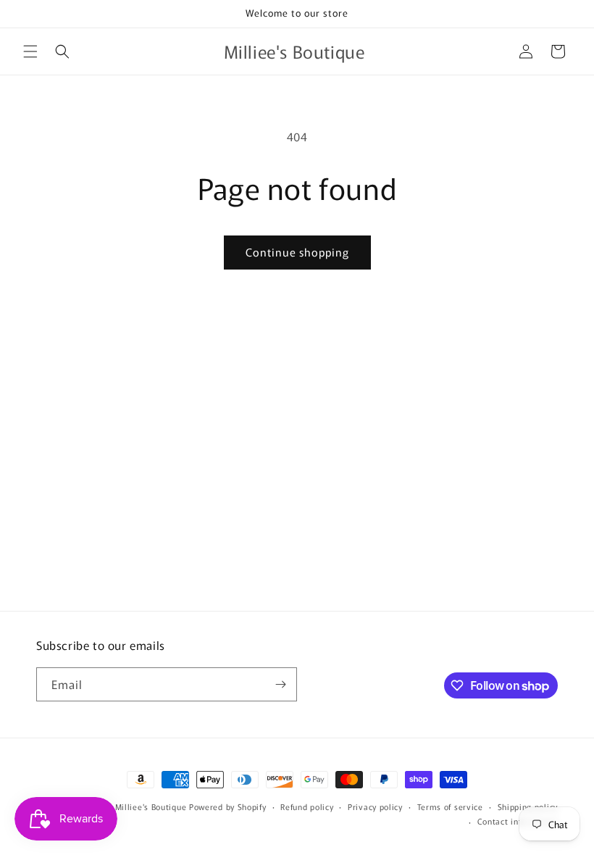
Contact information (517, 821)
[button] (30, 51)
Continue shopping (297, 251)
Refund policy (306, 806)
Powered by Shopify (228, 806)
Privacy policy (375, 806)
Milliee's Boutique (151, 806)
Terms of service (450, 806)
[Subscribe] (280, 684)
